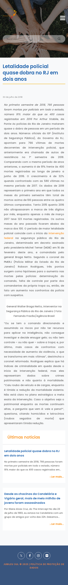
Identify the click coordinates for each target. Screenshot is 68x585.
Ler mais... (57, 476)
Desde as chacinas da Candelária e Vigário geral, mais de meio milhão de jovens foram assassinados (32, 498)
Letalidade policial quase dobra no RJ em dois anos (32, 453)
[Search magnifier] (59, 40)
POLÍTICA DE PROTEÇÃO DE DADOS (47, 566)
